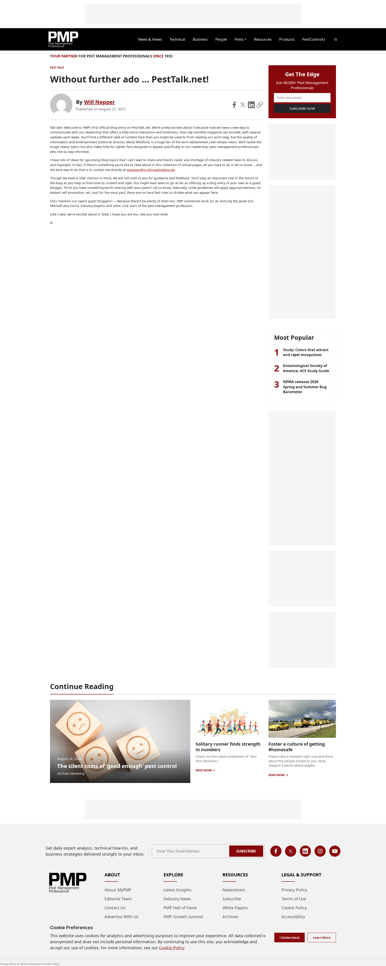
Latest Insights (178, 889)
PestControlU (313, 39)
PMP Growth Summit (183, 916)
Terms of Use (293, 898)
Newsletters (233, 889)
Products (287, 39)
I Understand (289, 937)
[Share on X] (242, 104)
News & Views (150, 39)
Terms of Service (30, 964)
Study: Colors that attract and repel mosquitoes (306, 352)
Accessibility (293, 916)
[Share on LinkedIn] (251, 104)
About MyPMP (118, 889)
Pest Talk (57, 67)
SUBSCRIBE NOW (302, 108)
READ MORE (204, 770)
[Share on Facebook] (234, 104)
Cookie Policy (294, 907)
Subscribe (246, 851)
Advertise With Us (121, 916)
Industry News (177, 898)
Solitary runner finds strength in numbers (228, 747)
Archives (230, 916)
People (221, 39)
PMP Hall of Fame (180, 907)
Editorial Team (118, 898)
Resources (263, 39)
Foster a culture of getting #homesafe (297, 747)
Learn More (321, 937)
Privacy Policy (294, 889)
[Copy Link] (259, 104)
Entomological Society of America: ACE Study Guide (306, 368)
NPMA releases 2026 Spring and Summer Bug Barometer (305, 386)
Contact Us (115, 907)
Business (200, 39)
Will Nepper (99, 101)
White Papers (235, 907)
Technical (177, 39)
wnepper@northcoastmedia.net (151, 170)
